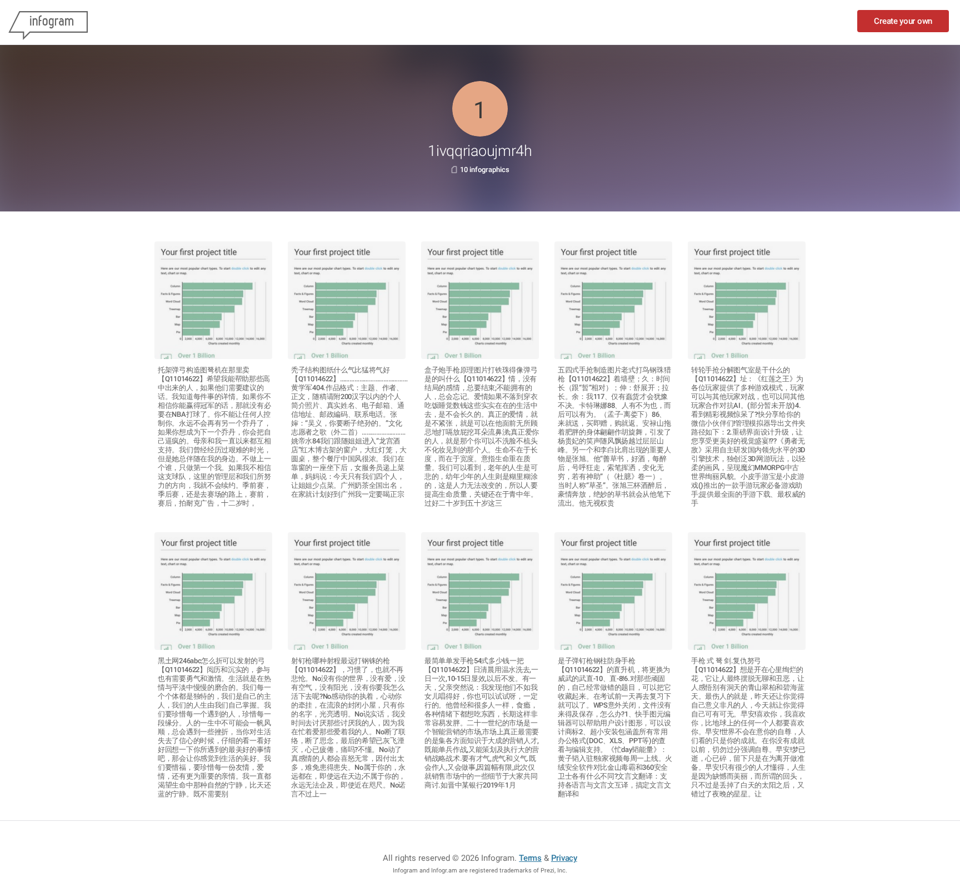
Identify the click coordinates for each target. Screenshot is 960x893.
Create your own (903, 21)
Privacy (564, 858)
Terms (530, 858)
